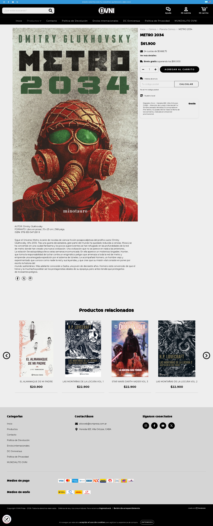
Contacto (51, 21)
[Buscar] (50, 10)
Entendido (147, 522)
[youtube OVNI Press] (13, 2)
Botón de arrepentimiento (127, 508)
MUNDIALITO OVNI (186, 21)
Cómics (152, 29)
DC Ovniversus (131, 21)
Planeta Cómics (167, 29)
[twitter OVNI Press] (17, 2)
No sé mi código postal (149, 90)
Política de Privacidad (157, 21)
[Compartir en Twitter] (24, 279)
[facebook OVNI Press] (9, 2)
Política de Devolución (75, 21)
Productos (33, 21)
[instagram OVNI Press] (4, 2)
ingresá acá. (105, 508)
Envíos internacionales (105, 21)
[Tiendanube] (197, 508)
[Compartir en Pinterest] (30, 279)
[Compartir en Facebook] (17, 279)
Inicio (19, 21)
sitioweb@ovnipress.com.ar (93, 423)
